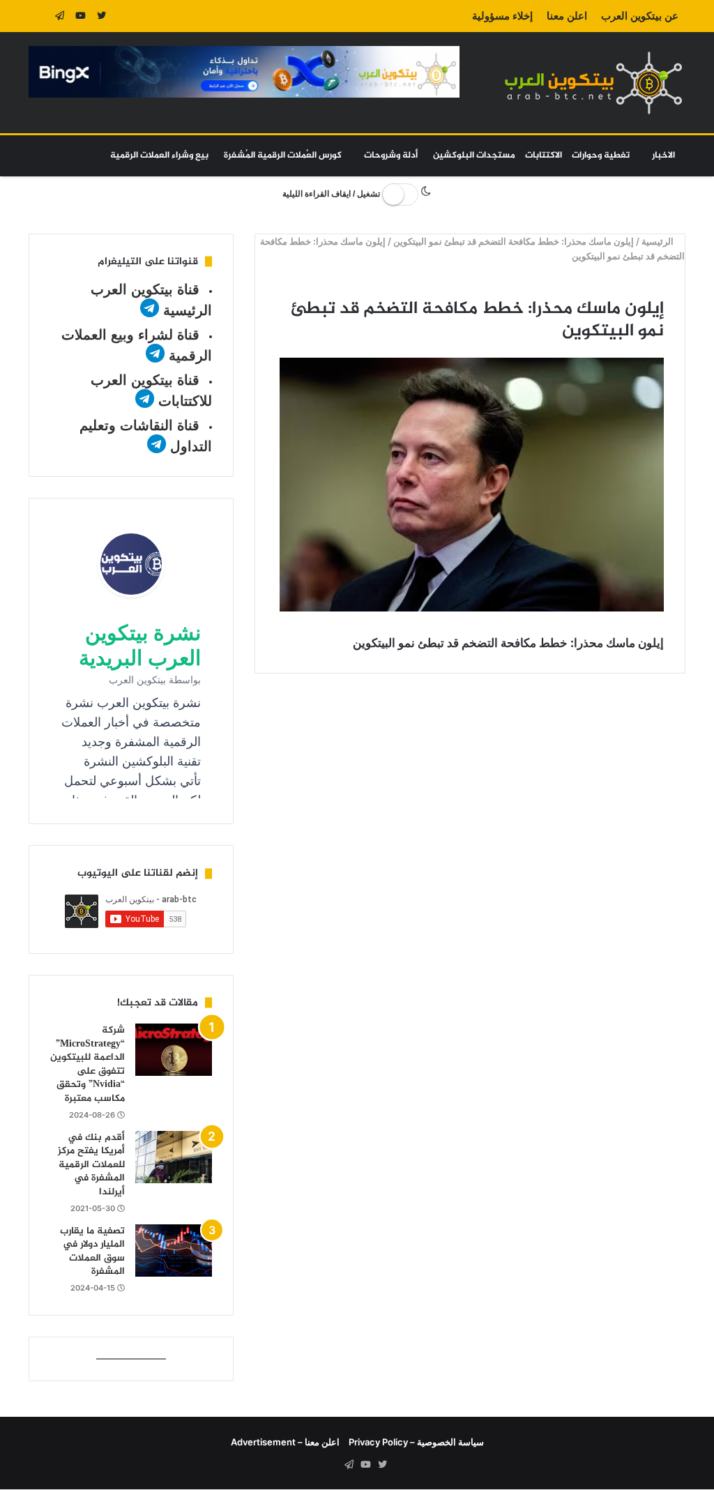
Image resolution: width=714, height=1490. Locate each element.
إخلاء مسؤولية (502, 15)
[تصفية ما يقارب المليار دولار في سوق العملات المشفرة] (173, 1250)
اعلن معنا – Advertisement (285, 1441)
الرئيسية (659, 241)
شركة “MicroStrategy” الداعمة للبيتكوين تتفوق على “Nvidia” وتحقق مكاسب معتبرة (87, 1064)
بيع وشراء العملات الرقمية (159, 155)
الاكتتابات (543, 155)
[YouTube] (80, 16)
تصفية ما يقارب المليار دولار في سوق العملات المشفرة (92, 1251)
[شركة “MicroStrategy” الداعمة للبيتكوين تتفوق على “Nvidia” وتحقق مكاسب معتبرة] (173, 1050)
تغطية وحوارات (601, 155)
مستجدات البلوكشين (474, 155)
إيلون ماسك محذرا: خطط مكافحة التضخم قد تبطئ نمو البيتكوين (514, 241)
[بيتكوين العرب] (593, 83)
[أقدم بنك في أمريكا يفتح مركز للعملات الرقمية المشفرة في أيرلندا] (173, 1157)
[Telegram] (60, 16)
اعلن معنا (567, 15)
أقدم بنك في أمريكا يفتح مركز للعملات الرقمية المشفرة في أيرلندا (91, 1165)
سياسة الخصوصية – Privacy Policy (416, 1441)
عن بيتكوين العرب (639, 15)
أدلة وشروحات (391, 155)
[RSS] (39, 16)
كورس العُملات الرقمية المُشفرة (283, 155)
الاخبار (663, 155)
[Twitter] (101, 16)
